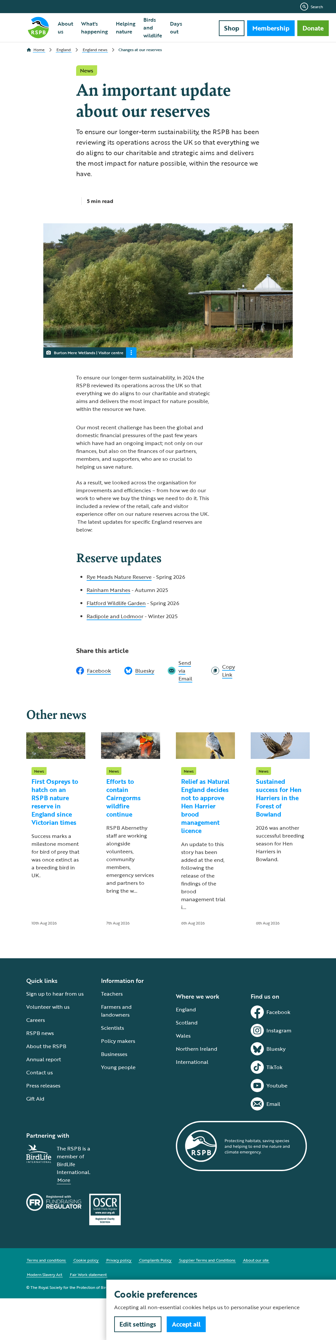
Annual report (43, 1059)
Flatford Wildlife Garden (116, 603)
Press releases (43, 1085)
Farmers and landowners (116, 1011)
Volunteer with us (48, 1007)
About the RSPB (46, 1046)
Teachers (112, 994)
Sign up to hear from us (55, 994)
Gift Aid (35, 1099)
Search (317, 7)
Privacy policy (118, 1260)
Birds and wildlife (152, 27)
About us (65, 27)
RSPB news (40, 1033)
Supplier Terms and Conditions (207, 1260)
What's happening (94, 27)
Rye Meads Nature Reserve (119, 577)
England (186, 1009)
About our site (256, 1260)
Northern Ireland (196, 1049)
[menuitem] (65, 27)
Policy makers (118, 1041)
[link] (223, 670)
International (192, 1062)
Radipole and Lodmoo (114, 616)
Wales (183, 1036)
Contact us (39, 1072)
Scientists (112, 1028)
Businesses (114, 1054)
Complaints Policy (155, 1260)
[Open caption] (131, 352)
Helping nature (126, 27)
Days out (176, 27)
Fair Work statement (88, 1274)
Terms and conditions (46, 1260)
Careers (35, 1020)
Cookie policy (86, 1260)
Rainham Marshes (108, 590)
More (63, 1180)
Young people (118, 1067)
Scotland (187, 1022)
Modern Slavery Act (44, 1274)
